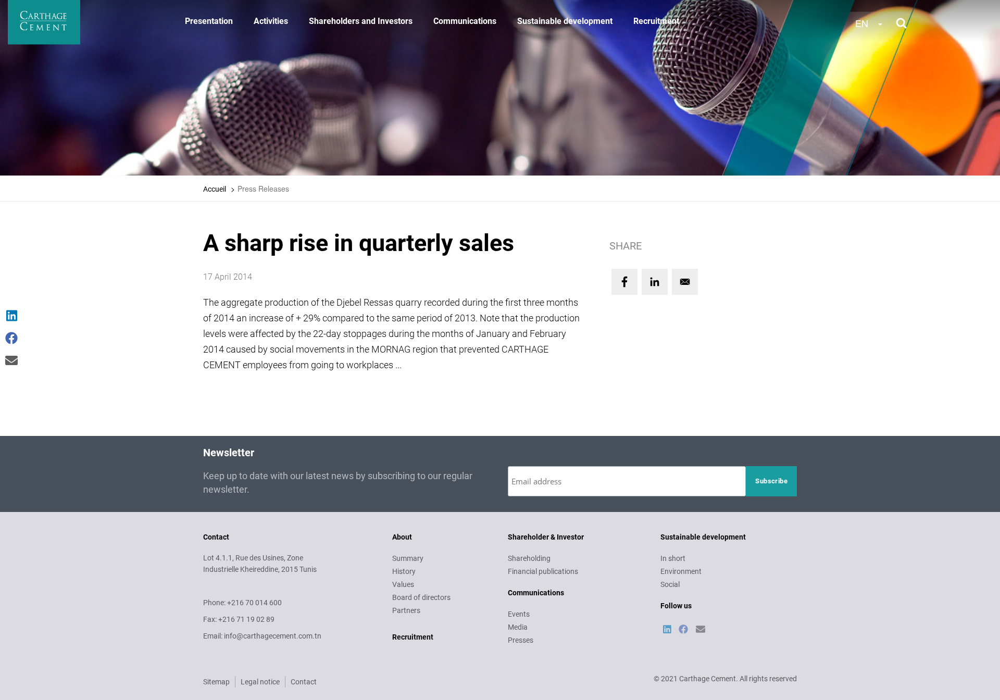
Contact (304, 682)
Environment (681, 571)
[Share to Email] (685, 282)
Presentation (209, 21)
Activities (271, 21)
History (404, 571)
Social (670, 584)
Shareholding (529, 558)
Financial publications (543, 571)
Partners (406, 610)
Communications (464, 21)
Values (403, 584)
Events (519, 614)
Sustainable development (564, 21)
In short (672, 558)
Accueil (214, 189)
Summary (407, 558)
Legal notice (260, 682)
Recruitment (656, 21)
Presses (520, 640)
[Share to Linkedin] (655, 282)
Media (518, 627)
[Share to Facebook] (624, 282)
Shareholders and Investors (361, 21)
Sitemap (216, 682)
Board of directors (421, 597)
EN (861, 23)
